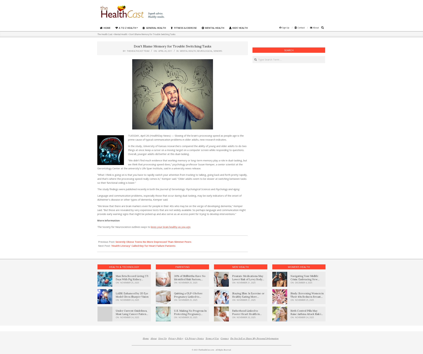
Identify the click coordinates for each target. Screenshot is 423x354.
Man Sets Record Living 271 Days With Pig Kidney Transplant (132, 279)
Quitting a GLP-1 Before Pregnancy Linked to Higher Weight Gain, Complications (188, 298)
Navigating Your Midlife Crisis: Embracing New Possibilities (304, 279)
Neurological (204, 50)
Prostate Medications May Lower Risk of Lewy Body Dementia (247, 279)
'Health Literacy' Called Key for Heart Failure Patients (143, 245)
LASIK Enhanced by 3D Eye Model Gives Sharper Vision (132, 295)
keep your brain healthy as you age (171, 227)
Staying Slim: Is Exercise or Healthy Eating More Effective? (248, 297)
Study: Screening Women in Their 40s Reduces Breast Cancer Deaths (307, 297)
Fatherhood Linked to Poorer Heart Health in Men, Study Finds (246, 314)
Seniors (217, 50)
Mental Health (188, 50)
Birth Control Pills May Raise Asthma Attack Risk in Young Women (306, 314)
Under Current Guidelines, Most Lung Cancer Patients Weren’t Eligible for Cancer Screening (132, 315)
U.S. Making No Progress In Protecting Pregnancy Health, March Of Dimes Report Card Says (190, 315)
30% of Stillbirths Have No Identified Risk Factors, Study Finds (189, 279)
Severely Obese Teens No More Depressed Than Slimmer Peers (153, 241)
